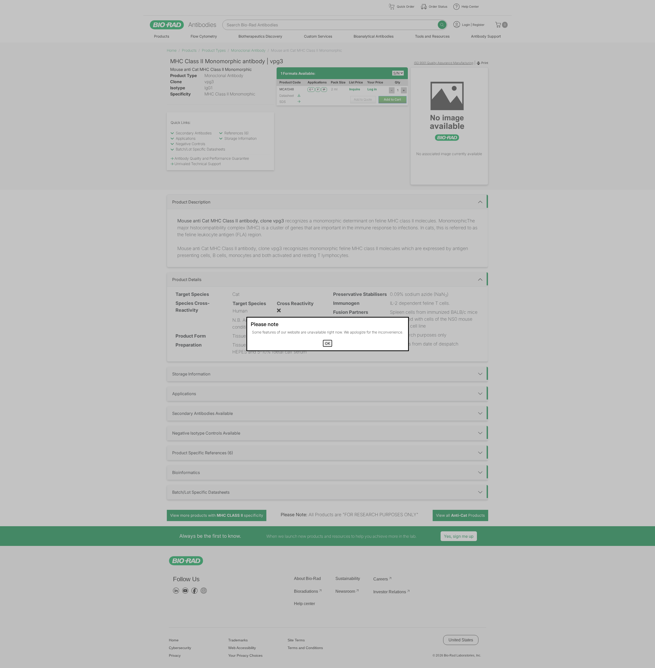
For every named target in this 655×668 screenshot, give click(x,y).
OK (327, 343)
